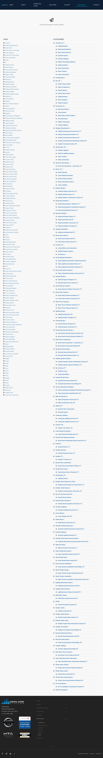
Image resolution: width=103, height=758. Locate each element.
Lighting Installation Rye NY (66, 232)
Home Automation (10, 58)
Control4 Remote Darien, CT (66, 453)
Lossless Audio (9, 159)
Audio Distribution (10, 169)
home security (9, 133)
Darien (7, 344)
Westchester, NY (61, 147)
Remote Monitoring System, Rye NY (68, 636)
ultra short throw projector (12, 138)
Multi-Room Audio (10, 210)
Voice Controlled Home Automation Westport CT (72, 661)
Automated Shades (10, 259)
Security (7, 152)
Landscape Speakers (10, 288)
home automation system (12, 312)
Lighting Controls (10, 220)
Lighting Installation (10, 72)
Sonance (7, 240)
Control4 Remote (61, 450)
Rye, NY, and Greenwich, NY (64, 494)
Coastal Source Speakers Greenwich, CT (70, 504)
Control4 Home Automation (66, 409)
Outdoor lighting (63, 125)
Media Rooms (60, 519)
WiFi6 (57, 601)
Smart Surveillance (10, 181)
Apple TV (41, 732)
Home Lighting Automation (64, 257)
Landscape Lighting (10, 128)
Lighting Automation (11, 87)
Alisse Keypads (62, 100)
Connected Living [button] (37, 5)
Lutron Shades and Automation (67, 248)
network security (9, 203)
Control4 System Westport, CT (67, 280)
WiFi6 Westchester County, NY (67, 605)
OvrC (6, 266)
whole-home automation (12, 315)
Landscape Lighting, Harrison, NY (68, 418)
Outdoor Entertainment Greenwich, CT (69, 131)
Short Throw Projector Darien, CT (68, 308)
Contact (96, 5)
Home (11, 5)
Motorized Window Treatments (14, 118)
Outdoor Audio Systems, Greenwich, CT (70, 491)
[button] (51, 746)
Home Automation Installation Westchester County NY (74, 390)
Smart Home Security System (13, 271)
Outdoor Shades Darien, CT (66, 194)
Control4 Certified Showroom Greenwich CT (71, 529)
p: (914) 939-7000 (7, 714)
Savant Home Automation (63, 463)
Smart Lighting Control (11, 193)
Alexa (6, 375)
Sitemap (92, 753)
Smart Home (8, 48)
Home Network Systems (12, 232)
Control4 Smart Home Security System (67, 538)
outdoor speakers (10, 337)
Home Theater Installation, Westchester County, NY (73, 579)
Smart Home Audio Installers (66, 115)
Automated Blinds (63, 374)
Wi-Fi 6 (7, 147)
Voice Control (8, 356)
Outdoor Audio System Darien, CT (68, 617)
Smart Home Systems (64, 52)
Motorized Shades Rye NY (65, 220)
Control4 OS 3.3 (9, 310)
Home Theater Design (11, 281)
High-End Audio (9, 111)
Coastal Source (9, 334)
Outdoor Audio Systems (63, 488)
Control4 (7, 43)
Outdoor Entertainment (11, 45)
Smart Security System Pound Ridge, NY (70, 642)
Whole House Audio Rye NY (66, 674)
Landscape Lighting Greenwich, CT (68, 422)
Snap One (7, 269)
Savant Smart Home (62, 469)
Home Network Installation (12, 116)
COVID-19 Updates (61, 690)
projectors (7, 308)
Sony (6, 368)
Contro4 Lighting (9, 189)
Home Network (9, 99)
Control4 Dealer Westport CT (66, 324)
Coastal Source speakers (12, 332)
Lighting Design (9, 82)
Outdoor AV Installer (62, 627)
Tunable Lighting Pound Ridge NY (68, 649)
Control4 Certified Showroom (64, 526)
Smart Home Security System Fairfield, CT (70, 336)
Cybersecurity (9, 201)
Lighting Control (9, 65)
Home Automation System (12, 206)
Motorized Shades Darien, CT (66, 216)
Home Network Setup (11, 172)
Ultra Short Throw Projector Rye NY (68, 655)
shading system (9, 303)
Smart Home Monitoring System (65, 437)
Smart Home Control (11, 176)
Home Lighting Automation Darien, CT (69, 264)
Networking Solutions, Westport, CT (69, 204)
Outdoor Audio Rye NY (64, 611)
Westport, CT (60, 43)
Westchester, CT (61, 475)
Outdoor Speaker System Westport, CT (69, 365)
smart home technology (11, 342)
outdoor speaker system (11, 300)
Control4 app (8, 317)
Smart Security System (11, 249)
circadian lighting (9, 349)
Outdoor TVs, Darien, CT (65, 428)
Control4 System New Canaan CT (68, 283)
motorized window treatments (13, 325)
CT (6, 62)
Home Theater (62, 71)
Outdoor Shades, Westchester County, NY (70, 197)
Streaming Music (9, 162)
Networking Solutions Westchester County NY (71, 207)
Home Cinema (9, 278)
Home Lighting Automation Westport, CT (70, 267)
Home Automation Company (64, 270)
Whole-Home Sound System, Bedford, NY (70, 680)
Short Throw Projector (62, 302)
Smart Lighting (9, 53)
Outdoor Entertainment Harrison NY (68, 138)
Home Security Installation (12, 218)
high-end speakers (10, 329)
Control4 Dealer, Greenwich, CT (67, 327)
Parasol (7, 106)
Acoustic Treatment (10, 261)
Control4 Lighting (63, 59)
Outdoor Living (62, 371)
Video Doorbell (9, 155)
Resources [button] (81, 5)
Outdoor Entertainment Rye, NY (67, 144)
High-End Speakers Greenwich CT (68, 399)
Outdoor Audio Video (62, 620)
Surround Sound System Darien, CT (68, 355)
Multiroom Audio (10, 244)
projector (7, 101)
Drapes (7, 361)
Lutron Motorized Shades (65, 175)
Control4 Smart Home (11, 125)
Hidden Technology (63, 122)
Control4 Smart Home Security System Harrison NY (73, 541)
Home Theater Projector (11, 104)
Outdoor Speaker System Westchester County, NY (73, 362)
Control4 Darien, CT (64, 447)
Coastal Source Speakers (63, 500)
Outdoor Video (9, 208)
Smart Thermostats (10, 157)
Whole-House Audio (11, 213)
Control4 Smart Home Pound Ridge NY (69, 384)
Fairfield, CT (59, 245)
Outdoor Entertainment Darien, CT (68, 134)
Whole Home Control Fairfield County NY (70, 668)
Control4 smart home (11, 322)
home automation (10, 108)
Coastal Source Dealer (64, 497)
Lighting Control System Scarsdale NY (69, 592)
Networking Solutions (64, 49)
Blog (39, 735)
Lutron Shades (60, 513)
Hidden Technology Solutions (66, 62)
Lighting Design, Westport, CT (67, 317)
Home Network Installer (63, 286)
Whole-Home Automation (12, 247)
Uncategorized (60, 78)
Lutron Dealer (62, 112)
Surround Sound (9, 264)
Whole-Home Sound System (64, 677)
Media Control (9, 388)
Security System (63, 119)
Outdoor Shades (9, 91)
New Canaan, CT (61, 368)
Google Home (9, 392)
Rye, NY (58, 81)
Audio (6, 363)
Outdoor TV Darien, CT (65, 459)
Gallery (67, 5)
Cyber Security (9, 274)
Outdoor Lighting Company (66, 153)
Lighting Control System (12, 89)
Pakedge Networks (10, 198)
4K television (8, 184)
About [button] (23, 5)
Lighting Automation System (13, 130)
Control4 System (9, 84)
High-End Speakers (64, 87)
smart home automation (11, 395)
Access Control (9, 252)
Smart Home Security (11, 215)
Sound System (9, 286)
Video (6, 366)
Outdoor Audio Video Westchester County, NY (71, 623)
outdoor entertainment (11, 295)
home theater (8, 135)
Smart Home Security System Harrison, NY (70, 333)
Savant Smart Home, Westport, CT (68, 472)
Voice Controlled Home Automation (66, 658)
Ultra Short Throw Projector (12, 142)
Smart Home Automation (12, 50)
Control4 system (9, 320)
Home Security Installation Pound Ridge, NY (71, 567)
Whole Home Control (62, 665)
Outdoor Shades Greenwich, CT (67, 191)
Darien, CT (59, 169)
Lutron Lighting (62, 185)
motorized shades (10, 339)
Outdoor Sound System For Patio (65, 481)
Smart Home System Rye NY (66, 239)
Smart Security (9, 67)
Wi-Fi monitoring (10, 293)
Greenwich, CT (60, 106)
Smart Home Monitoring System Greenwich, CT (72, 440)
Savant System (62, 90)
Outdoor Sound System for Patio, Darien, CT (71, 485)
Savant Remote (62, 172)
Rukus (7, 235)
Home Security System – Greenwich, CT (69, 166)
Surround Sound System (65, 179)
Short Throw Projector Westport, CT (69, 305)
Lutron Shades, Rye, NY (65, 516)
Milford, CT (59, 406)
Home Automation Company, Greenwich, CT (71, 273)
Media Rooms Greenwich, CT (66, 523)
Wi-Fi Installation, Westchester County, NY (71, 687)
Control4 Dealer (9, 351)
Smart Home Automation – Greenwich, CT (70, 343)
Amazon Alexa (9, 164)
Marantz (7, 237)
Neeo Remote (9, 186)
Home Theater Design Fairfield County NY (70, 573)
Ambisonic (8, 227)
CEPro (6, 383)
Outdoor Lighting (10, 150)
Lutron (7, 60)
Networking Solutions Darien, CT (67, 210)
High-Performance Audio (12, 283)
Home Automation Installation (64, 387)
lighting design (9, 346)
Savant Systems (9, 123)
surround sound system (11, 354)
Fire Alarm (8, 254)
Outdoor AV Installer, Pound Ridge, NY (69, 630)
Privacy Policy (98, 753)
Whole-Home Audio (11, 223)
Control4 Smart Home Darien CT (67, 381)
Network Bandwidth (10, 276)
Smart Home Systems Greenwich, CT (69, 298)
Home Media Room (10, 242)
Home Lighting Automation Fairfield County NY (72, 261)
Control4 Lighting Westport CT (67, 535)
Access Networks (10, 291)
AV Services (61, 254)
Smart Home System (11, 179)
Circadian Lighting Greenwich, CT (68, 510)
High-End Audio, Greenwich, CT (67, 548)
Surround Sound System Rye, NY (67, 352)
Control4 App (9, 167)
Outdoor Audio (9, 74)
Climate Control (9, 257)
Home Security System (11, 70)
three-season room (10, 305)
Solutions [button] (52, 5)
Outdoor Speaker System (12, 94)
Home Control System (11, 174)
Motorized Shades (10, 77)
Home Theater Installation (63, 576)
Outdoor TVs (59, 425)
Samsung (7, 390)
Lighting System (9, 121)
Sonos (7, 371)
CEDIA (7, 380)
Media (6, 373)
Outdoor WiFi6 (9, 225)
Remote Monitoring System (64, 633)
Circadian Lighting (61, 507)
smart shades (8, 145)
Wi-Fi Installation (61, 683)
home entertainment (10, 140)
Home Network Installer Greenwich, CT (69, 289)
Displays (7, 385)
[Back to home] (4, 5)
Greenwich (8, 79)
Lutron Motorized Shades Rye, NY (68, 434)
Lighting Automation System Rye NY (69, 586)
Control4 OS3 (42, 725)
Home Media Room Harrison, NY (67, 560)
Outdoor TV (8, 96)
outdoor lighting (9, 298)
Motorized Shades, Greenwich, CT (68, 223)
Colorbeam (8, 191)
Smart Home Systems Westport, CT (68, 295)
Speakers (7, 113)
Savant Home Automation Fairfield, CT (69, 466)
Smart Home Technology (12, 55)
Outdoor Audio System (11, 230)
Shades (7, 358)
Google (7, 378)
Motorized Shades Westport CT (67, 226)
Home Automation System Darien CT (69, 554)
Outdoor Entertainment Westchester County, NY (72, 141)
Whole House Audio (62, 671)
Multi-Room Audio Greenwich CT (68, 598)
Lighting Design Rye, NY (65, 314)
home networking (10, 327)
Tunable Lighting (9, 196)
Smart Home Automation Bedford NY (69, 346)
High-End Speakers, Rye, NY (66, 403)
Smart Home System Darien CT (67, 242)
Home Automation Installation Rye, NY (69, 393)
